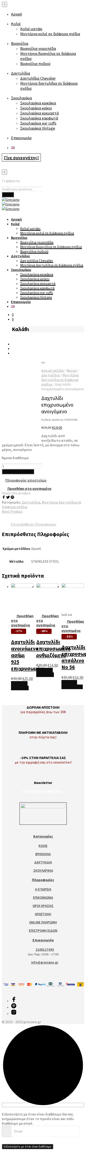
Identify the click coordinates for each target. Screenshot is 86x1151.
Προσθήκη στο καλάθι (20, 685)
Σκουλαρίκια (21, 98)
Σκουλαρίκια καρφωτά (39, 118)
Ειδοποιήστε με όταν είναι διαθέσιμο (27, 1146)
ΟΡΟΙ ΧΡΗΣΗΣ (43, 906)
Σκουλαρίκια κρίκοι (36, 108)
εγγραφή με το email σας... (43, 791)
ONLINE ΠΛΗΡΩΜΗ (43, 922)
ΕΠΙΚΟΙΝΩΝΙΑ (43, 897)
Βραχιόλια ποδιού (35, 63)
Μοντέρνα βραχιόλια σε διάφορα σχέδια (51, 247)
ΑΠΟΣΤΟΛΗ (43, 914)
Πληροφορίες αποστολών (26, 480)
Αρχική (16, 14)
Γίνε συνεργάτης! (21, 157)
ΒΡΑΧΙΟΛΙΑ (43, 854)
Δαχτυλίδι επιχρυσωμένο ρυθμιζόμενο (53, 648)
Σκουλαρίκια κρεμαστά (39, 113)
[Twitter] (8, 497)
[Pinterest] (12, 497)
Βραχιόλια (19, 43)
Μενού (72, 370)
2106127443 (45, 949)
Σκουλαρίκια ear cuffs (38, 123)
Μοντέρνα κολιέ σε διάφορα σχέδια (50, 33)
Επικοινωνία (21, 137)
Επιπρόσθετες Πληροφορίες (33, 524)
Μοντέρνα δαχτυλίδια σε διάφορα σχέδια (51, 265)
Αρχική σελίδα (52, 370)
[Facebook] (4, 497)
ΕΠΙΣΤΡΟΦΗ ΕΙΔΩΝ (43, 930)
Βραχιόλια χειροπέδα (38, 48)
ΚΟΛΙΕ (43, 846)
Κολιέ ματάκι (31, 28)
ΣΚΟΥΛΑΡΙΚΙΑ (43, 870)
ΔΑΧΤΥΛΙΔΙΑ (43, 862)
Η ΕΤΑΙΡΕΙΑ (43, 889)
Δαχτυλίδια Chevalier (38, 78)
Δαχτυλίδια (20, 73)
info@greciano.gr (44, 962)
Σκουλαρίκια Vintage (37, 128)
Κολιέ (16, 23)
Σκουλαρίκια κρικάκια (38, 103)
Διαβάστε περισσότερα (72, 684)
